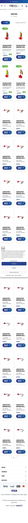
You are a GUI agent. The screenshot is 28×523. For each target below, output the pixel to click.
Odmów (14, 268)
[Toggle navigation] (2, 6)
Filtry (6, 22)
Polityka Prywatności (18, 275)
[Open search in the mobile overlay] (5, 5)
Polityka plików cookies (10, 275)
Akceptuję (14, 263)
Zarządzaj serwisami (13, 260)
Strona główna (3, 9)
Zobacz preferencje (14, 272)
